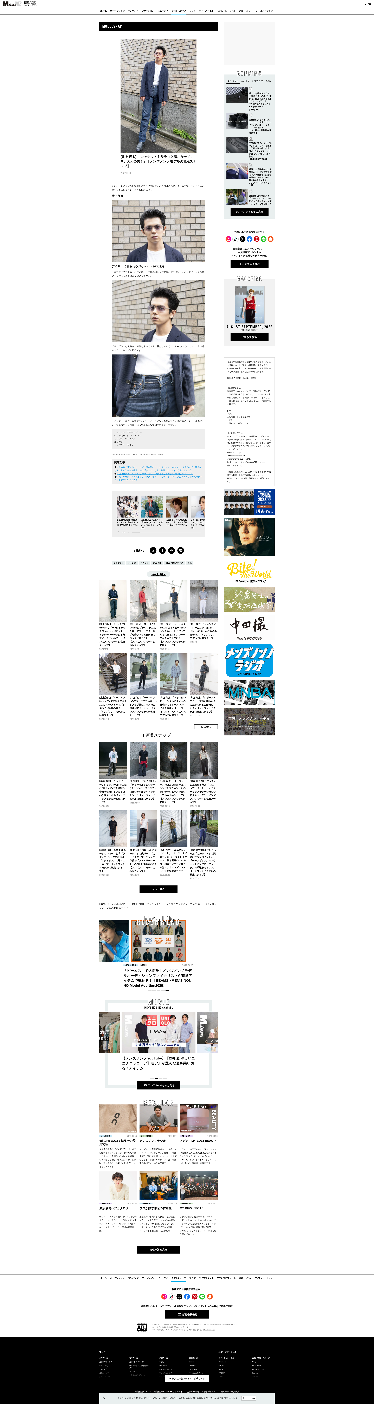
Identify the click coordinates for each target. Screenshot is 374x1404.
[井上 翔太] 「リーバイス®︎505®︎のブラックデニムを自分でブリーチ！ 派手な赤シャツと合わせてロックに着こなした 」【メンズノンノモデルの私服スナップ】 (143, 634)
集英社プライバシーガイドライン (169, 1391)
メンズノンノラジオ (153, 1140)
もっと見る (158, 889)
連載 (241, 11)
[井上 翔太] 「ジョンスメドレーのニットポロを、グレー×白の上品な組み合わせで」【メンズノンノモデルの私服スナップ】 (203, 631)
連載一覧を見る (158, 1249)
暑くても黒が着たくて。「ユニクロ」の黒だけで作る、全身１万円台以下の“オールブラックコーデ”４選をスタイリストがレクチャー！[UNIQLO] (260, 101)
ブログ (192, 11)
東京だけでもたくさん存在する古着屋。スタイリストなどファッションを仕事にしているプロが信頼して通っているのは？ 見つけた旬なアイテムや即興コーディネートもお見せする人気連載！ (158, 1223)
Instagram (228, 239)
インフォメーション (263, 11)
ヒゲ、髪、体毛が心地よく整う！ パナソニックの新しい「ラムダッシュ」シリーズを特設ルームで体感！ (201, 525)
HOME (103, 904)
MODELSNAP (119, 904)
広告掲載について (210, 1391)
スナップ (144, 563)
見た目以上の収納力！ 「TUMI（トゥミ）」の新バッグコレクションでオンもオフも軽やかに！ (214, 975)
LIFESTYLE (146, 1136)
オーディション (117, 11)
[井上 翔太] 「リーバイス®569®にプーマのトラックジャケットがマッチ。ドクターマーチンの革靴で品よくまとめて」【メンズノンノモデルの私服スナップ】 (112, 634)
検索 (363, 3)
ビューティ (163, 11)
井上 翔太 (157, 563)
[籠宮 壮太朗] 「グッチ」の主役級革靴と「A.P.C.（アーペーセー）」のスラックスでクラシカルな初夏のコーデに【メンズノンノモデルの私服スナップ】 (203, 791)
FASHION (188, 965)
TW (153, 550)
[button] (128, 532)
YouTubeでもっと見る (161, 1085)
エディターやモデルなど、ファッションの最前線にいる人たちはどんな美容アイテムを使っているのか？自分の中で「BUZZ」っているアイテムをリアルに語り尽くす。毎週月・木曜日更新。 (198, 1156)
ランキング (133, 11)
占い (248, 11)
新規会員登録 (252, 264)
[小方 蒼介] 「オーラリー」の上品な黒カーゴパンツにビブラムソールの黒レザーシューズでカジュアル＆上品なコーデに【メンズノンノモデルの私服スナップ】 (173, 791)
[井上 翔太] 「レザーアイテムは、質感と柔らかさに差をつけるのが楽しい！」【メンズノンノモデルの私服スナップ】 (203, 704)
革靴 (190, 563)
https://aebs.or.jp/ (209, 1330)
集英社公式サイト (143, 1391)
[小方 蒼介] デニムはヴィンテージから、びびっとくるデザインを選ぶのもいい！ (154, 473)
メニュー (370, 3)
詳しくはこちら (249, 1398)
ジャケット (119, 563)
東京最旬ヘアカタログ (114, 1208)
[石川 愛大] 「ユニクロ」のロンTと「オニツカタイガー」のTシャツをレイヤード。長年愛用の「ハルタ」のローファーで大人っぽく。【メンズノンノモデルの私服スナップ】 (173, 860)
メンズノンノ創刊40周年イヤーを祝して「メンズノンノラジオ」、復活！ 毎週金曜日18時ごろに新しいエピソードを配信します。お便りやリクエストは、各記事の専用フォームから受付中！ (158, 1156)
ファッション (148, 11)
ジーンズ (132, 563)
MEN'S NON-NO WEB (11, 3)
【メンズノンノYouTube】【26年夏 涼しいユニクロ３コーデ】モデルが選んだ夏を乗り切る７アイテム (158, 1063)
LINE (180, 550)
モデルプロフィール (226, 11)
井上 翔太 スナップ (174, 563)
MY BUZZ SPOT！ (192, 1208)
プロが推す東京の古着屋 (156, 1208)
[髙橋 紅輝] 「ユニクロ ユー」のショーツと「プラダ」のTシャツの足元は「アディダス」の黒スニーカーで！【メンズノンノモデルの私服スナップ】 (112, 860)
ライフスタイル (206, 11)
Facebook (249, 239)
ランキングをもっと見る (249, 211)
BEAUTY (131, 965)
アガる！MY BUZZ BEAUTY (198, 1140)
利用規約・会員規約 (230, 1391)
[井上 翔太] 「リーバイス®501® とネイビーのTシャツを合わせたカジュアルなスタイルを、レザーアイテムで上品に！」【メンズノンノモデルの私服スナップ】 (173, 634)
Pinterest (256, 239)
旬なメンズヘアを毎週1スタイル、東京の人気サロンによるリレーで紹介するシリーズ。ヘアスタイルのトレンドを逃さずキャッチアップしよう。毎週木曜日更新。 (118, 1223)
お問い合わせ (193, 1391)
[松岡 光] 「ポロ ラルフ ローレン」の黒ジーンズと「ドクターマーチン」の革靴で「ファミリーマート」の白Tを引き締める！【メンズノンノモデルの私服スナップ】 (143, 860)
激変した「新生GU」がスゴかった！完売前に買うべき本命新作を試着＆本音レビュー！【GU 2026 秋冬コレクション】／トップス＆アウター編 (260, 177)
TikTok (235, 239)
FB (162, 550)
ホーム (103, 11)
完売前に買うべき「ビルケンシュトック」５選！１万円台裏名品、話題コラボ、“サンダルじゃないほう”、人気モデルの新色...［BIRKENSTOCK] (260, 151)
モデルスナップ (178, 11)
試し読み (252, 337)
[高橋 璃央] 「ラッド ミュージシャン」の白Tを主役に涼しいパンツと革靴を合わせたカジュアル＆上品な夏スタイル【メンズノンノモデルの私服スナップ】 (113, 791)
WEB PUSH (270, 239)
